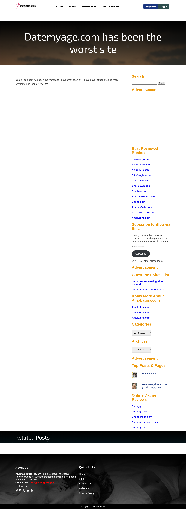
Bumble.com (139, 191)
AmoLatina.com (141, 218)
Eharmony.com (140, 159)
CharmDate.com (141, 186)
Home (82, 474)
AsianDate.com (141, 170)
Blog (81, 478)
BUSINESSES (89, 6)
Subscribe (140, 253)
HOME (59, 6)
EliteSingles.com (141, 175)
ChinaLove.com (141, 180)
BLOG (72, 6)
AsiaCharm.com (141, 164)
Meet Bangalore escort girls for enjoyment (154, 386)
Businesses (85, 483)
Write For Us (86, 488)
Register (150, 6)
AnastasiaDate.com (143, 212)
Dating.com (138, 202)
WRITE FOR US (110, 6)
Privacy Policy (86, 493)
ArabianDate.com (142, 207)
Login (163, 6)
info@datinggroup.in (43, 482)
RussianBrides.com (143, 196)
